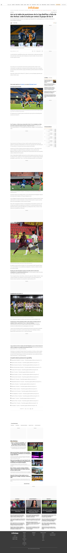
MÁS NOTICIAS (26, 483)
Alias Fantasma (20, 10)
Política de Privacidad (52, 535)
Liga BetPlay (17, 425)
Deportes (48, 4)
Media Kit (43, 540)
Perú (30, 4)
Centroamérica (34, 4)
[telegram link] (15, 539)
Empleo (34, 535)
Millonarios (12, 425)
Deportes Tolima (31, 425)
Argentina (13, 4)
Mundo (38, 4)
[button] (1, 4)
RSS (24, 545)
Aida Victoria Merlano (15, 10)
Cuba (40, 4)
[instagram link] (16, 537)
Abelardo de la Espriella (52, 10)
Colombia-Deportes (37, 425)
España (25, 4)
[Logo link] (33, 8)
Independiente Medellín (24, 425)
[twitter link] (15, 537)
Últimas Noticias (44, 4)
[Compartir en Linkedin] (38, 51)
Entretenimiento (52, 4)
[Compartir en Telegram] (40, 51)
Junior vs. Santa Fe (32, 10)
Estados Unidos (17, 4)
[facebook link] (13, 537)
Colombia (22, 4)
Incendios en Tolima (41, 10)
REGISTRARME (58, 4)
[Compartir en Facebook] (34, 51)
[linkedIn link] (16, 539)
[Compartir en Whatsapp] (32, 51)
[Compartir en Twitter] (36, 51)
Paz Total (24, 10)
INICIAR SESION (64, 4)
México (28, 4)
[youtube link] (13, 539)
